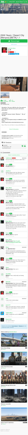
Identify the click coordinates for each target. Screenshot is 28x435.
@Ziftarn (8, 260)
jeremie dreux (12, 48)
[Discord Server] (10, 50)
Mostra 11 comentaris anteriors (14, 155)
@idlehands (8, 293)
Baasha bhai (8, 319)
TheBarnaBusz (9, 312)
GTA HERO (8, 274)
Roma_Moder (9, 187)
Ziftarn (7, 247)
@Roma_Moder (9, 202)
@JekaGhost (9, 180)
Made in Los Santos (5, 430)
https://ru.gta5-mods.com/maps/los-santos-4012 (13, 241)
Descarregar (15, 41)
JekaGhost (8, 171)
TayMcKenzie (9, 158)
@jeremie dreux (9, 189)
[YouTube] (8, 50)
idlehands (8, 281)
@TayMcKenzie (9, 166)
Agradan (13, 101)
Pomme (7, 164)
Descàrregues (5, 101)
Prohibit (13, 158)
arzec (7, 298)
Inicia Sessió (15, 326)
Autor (11, 164)
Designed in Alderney (5, 429)
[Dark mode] (24, 1)
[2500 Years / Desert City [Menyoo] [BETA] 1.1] (14, 83)
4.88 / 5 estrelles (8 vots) (5, 104)
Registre (21, 326)
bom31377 (8, 305)
